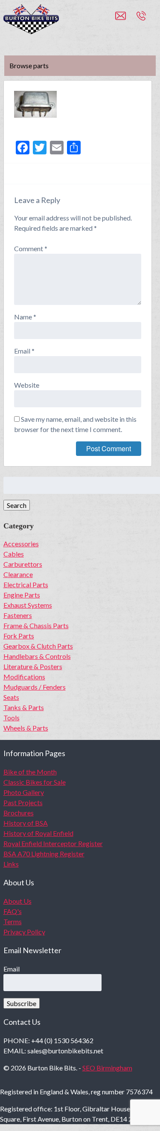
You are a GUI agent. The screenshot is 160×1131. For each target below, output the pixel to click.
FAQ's (12, 911)
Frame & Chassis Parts (36, 625)
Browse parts (29, 65)
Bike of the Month (30, 772)
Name (25, 317)
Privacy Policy (24, 932)
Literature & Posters (32, 666)
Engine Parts (21, 595)
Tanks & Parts (23, 707)
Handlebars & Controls (37, 656)
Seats (11, 697)
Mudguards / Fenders (34, 687)
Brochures (18, 813)
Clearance (18, 574)
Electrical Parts (25, 584)
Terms (12, 921)
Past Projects (23, 802)
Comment (30, 248)
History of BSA (25, 823)
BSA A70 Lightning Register (43, 854)
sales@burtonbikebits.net (126, 19)
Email (24, 351)
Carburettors (22, 564)
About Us (17, 901)
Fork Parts (18, 636)
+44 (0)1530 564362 (150, 19)
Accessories (21, 543)
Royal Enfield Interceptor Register (53, 843)
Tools (11, 717)
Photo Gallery (23, 792)
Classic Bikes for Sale (34, 782)
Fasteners (17, 615)
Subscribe (21, 1003)
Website (26, 385)
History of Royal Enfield (38, 833)
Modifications (24, 677)
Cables (13, 554)
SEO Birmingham (107, 1068)
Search (16, 505)
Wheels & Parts (25, 728)
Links (11, 864)
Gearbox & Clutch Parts (38, 646)
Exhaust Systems (27, 605)
